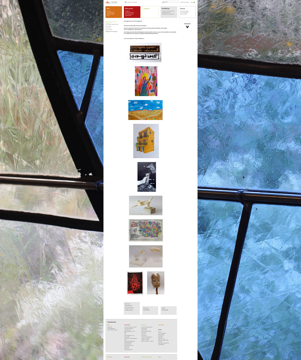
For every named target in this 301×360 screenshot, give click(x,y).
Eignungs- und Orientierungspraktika (163, 339)
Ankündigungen (111, 328)
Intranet (160, 341)
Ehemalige (126, 346)
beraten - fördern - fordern (147, 341)
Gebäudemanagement (129, 341)
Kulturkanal (108, 26)
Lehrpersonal (127, 330)
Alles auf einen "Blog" (112, 330)
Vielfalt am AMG (145, 339)
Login (191, 2)
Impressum (127, 357)
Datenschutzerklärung (163, 343)
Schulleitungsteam (128, 328)
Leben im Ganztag (145, 338)
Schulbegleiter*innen (129, 335)
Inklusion (143, 334)
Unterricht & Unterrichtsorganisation (146, 336)
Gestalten (146, 8)
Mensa (159, 331)
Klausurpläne (161, 334)
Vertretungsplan (162, 333)
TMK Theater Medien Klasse (111, 24)
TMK (125, 332)
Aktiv (108, 8)
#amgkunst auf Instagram (111, 31)
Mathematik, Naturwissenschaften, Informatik (146, 331)
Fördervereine (127, 344)
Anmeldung (165, 8)
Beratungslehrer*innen (129, 331)
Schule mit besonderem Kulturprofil (129, 307)
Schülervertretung (128, 345)
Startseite (109, 327)
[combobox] (171, 2)
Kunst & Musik (108, 29)
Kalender (160, 337)
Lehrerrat (126, 348)
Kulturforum (108, 28)
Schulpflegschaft (128, 342)
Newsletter (160, 336)
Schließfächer (161, 344)
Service (182, 8)
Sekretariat (126, 337)
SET (125, 334)
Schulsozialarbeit (128, 349)
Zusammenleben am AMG (130, 327)
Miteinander (129, 8)
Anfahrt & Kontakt (184, 2)
